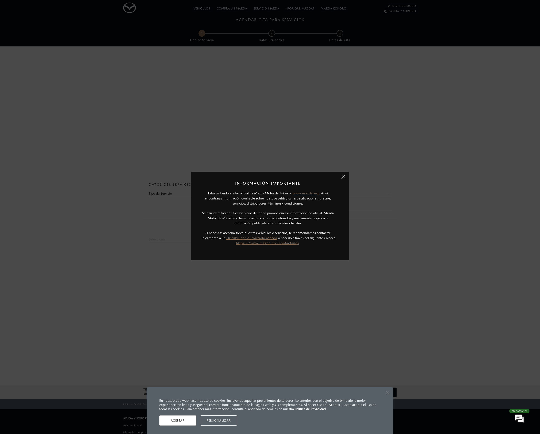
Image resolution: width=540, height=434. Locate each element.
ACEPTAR (178, 420)
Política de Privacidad (310, 409)
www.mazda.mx (306, 193)
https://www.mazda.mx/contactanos (267, 243)
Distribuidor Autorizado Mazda (251, 238)
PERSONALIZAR (219, 420)
